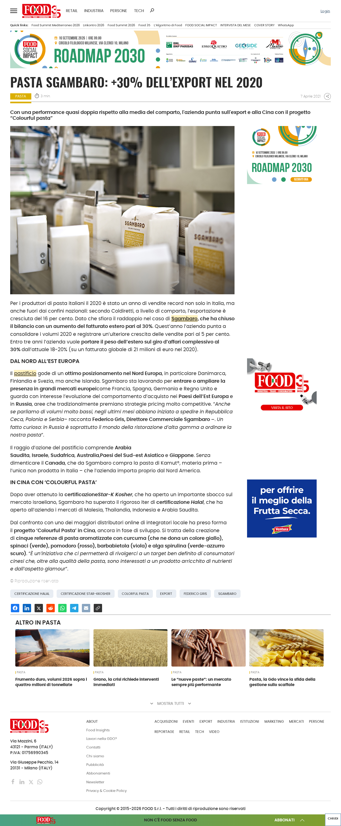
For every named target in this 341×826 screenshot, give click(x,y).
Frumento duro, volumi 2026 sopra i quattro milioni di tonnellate (51, 682)
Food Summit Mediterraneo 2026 (56, 25)
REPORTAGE (164, 731)
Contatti (93, 747)
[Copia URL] (98, 608)
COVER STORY (264, 25)
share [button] (327, 96)
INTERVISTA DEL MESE (235, 25)
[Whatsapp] (40, 781)
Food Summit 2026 (121, 25)
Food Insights (98, 730)
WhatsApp (286, 25)
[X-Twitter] (31, 781)
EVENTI (188, 721)
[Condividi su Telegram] (74, 608)
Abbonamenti (98, 773)
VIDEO (214, 731)
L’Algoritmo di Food (168, 25)
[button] (13, 10)
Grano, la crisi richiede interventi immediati (126, 682)
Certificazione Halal (31, 593)
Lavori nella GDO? (101, 738)
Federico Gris (195, 593)
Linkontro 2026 (93, 25)
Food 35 (144, 25)
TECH (139, 11)
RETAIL (71, 11)
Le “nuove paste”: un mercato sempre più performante (201, 682)
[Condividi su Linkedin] (27, 608)
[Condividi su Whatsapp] (62, 608)
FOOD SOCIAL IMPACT (201, 25)
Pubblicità (95, 764)
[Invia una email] (86, 608)
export (166, 593)
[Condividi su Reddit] (50, 608)
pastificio (25, 373)
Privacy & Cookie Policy (106, 790)
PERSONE (118, 11)
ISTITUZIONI (249, 721)
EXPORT (205, 721)
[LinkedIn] (22, 781)
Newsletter (95, 782)
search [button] (152, 10)
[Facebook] (13, 781)
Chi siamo (95, 756)
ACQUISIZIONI (166, 721)
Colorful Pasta (135, 593)
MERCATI (296, 721)
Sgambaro (184, 318)
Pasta (20, 96)
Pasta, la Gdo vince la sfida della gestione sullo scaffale (282, 682)
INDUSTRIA (93, 11)
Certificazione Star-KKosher (85, 593)
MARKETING (274, 721)
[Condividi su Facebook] (15, 608)
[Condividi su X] (39, 608)
